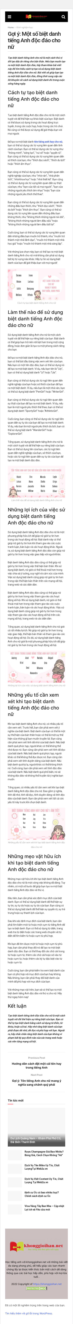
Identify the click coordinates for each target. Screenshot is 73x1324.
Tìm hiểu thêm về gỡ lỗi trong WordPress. (29, 1313)
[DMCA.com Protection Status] (36, 1288)
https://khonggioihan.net (47, 1283)
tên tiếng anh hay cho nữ (48, 141)
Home (11, 27)
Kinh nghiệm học (24, 27)
